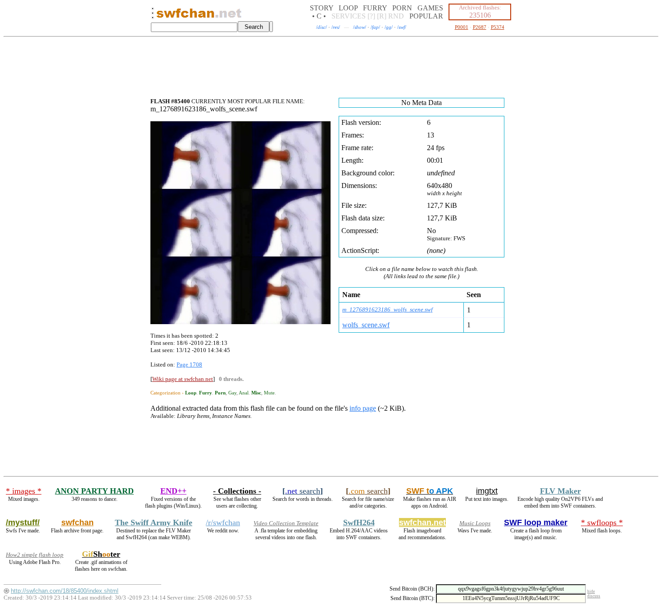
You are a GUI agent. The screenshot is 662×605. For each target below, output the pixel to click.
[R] (381, 16)
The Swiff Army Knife (153, 522)
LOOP (348, 8)
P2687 (479, 27)
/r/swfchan (223, 522)
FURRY (375, 8)
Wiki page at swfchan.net (182, 379)
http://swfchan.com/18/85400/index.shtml (64, 590)
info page (362, 408)
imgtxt (487, 490)
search (302, 490)
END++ (173, 490)
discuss (593, 596)
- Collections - (237, 490)
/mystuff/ (23, 522)
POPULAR (426, 16)
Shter (101, 554)
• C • (319, 16)
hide (591, 591)
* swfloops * (602, 522)
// (321, 27)
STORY (321, 8)
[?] (371, 16)
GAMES (430, 8)
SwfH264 (359, 522)
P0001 (461, 27)
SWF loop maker (535, 522)
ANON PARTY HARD (94, 490)
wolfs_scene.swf (366, 325)
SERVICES (348, 16)
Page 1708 (189, 364)
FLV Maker (560, 490)
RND (396, 16)
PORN (402, 8)
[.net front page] (152, 16)
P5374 (497, 27)
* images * (23, 490)
